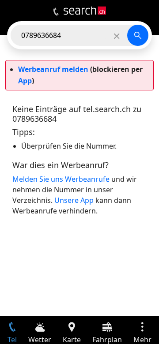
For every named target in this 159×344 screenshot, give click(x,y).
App (25, 81)
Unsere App (74, 200)
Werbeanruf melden (53, 69)
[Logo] (85, 10)
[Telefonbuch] (55, 11)
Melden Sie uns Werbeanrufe (61, 179)
